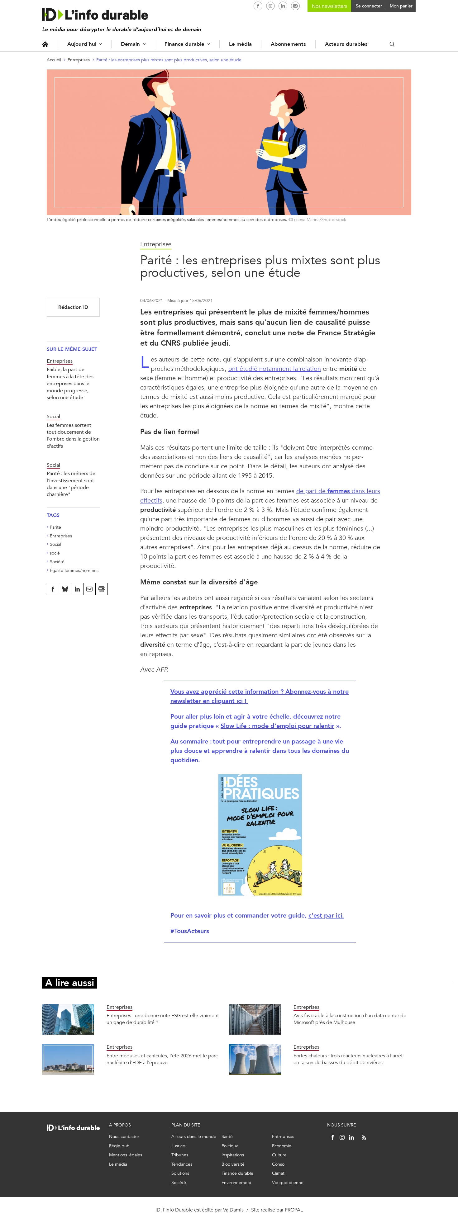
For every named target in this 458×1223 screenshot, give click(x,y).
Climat (278, 1173)
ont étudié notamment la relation (274, 369)
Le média (240, 44)
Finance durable (184, 44)
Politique (230, 1146)
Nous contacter (124, 1137)
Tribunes (179, 1155)
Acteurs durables (346, 44)
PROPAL (294, 1209)
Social (55, 544)
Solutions (180, 1173)
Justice (178, 1146)
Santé (227, 1137)
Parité (55, 527)
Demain (130, 44)
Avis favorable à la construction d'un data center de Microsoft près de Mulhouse (349, 1019)
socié (55, 553)
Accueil (45, 44)
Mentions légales (125, 1155)
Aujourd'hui (81, 44)
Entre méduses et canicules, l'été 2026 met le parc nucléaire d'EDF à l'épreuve (162, 1059)
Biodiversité (233, 1164)
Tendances (181, 1164)
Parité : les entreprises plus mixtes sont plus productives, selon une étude (168, 60)
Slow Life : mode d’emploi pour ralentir (277, 726)
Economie (281, 1146)
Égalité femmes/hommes (74, 571)
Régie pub (119, 1146)
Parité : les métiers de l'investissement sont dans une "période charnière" (71, 484)
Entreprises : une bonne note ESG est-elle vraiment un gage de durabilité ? (163, 1019)
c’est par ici (326, 915)
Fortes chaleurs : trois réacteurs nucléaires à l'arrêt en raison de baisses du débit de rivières (348, 1059)
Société (57, 562)
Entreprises (79, 60)
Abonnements (288, 44)
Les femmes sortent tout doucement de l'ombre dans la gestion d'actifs (73, 435)
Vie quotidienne (287, 1183)
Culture (279, 1155)
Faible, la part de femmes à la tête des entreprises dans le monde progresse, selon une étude (70, 383)
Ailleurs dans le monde (193, 1137)
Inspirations (233, 1155)
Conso (278, 1164)
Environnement (236, 1183)
